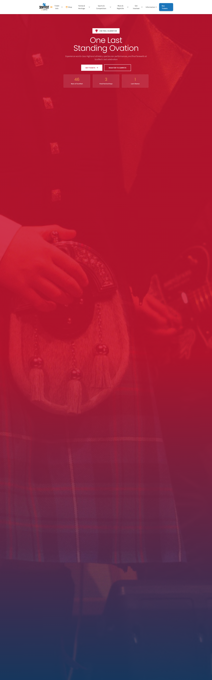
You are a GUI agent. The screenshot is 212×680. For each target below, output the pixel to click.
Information (150, 7)
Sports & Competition (101, 7)
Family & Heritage (81, 7)
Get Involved (136, 7)
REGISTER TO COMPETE (117, 68)
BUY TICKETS (90, 68)
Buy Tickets (165, 7)
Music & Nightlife (120, 7)
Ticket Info (56, 7)
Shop (70, 7)
